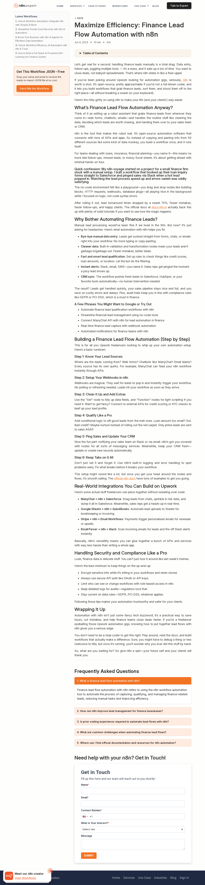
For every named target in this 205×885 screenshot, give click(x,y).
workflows (120, 6)
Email (84, 797)
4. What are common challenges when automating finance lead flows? (121, 732)
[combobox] (85, 816)
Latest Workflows (26, 16)
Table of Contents (95, 53)
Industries (160, 877)
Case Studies (97, 6)
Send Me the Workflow (34, 88)
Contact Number (91, 810)
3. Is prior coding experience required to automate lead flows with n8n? (123, 721)
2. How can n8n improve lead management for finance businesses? (120, 711)
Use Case (140, 6)
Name (84, 784)
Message (86, 835)
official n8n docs (125, 478)
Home (60, 6)
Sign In (184, 877)
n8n (185, 80)
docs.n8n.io (159, 207)
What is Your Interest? (94, 823)
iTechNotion (51, 878)
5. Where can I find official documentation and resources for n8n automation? (126, 742)
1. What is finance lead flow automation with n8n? (108, 680)
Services (76, 6)
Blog (155, 6)
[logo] (26, 6)
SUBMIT (89, 855)
